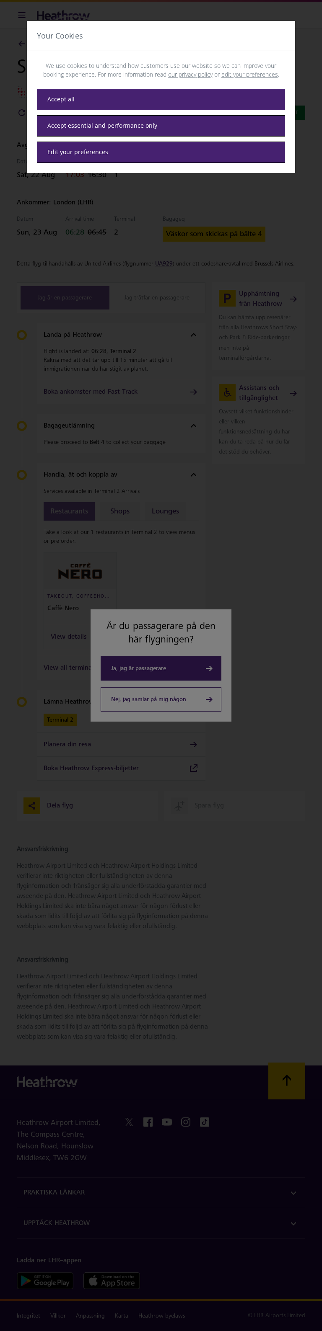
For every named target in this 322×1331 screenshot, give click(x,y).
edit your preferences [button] (249, 74)
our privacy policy (190, 74)
